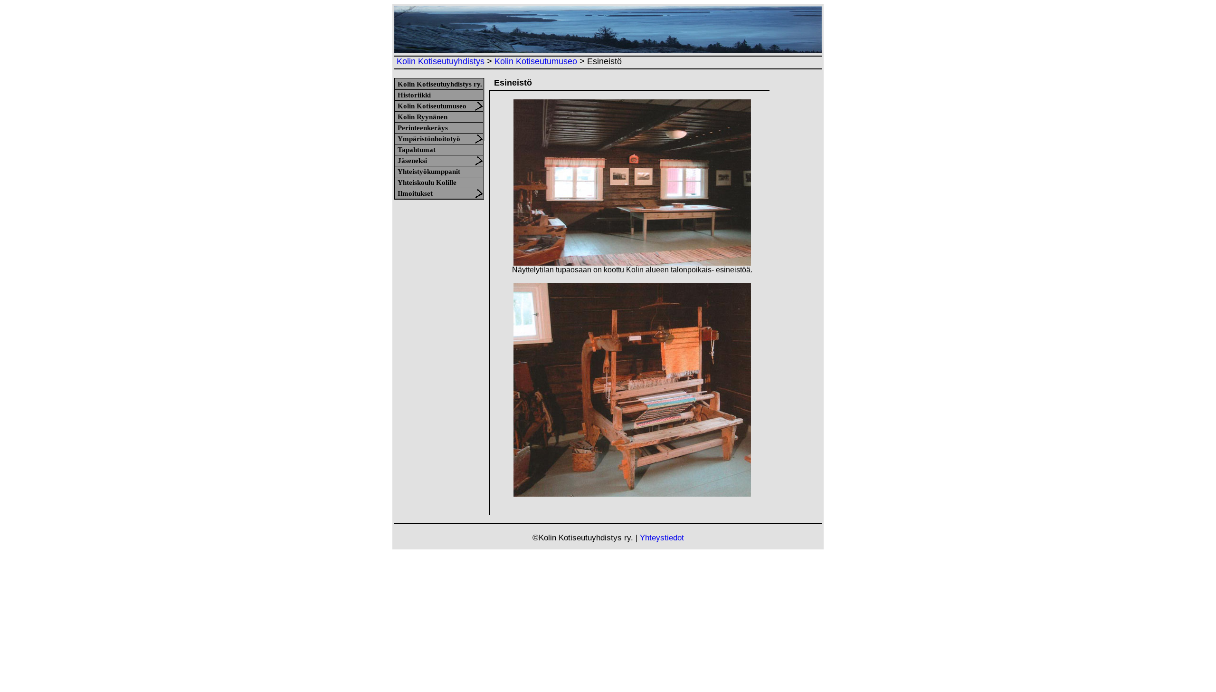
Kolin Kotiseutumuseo (535, 61)
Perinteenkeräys (423, 128)
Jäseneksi (412, 160)
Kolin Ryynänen (422, 117)
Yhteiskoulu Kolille (427, 182)
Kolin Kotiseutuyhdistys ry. (440, 84)
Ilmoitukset (415, 193)
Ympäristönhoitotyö (429, 139)
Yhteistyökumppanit (429, 171)
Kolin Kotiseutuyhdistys (440, 61)
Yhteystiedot (662, 537)
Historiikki (414, 95)
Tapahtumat (417, 150)
